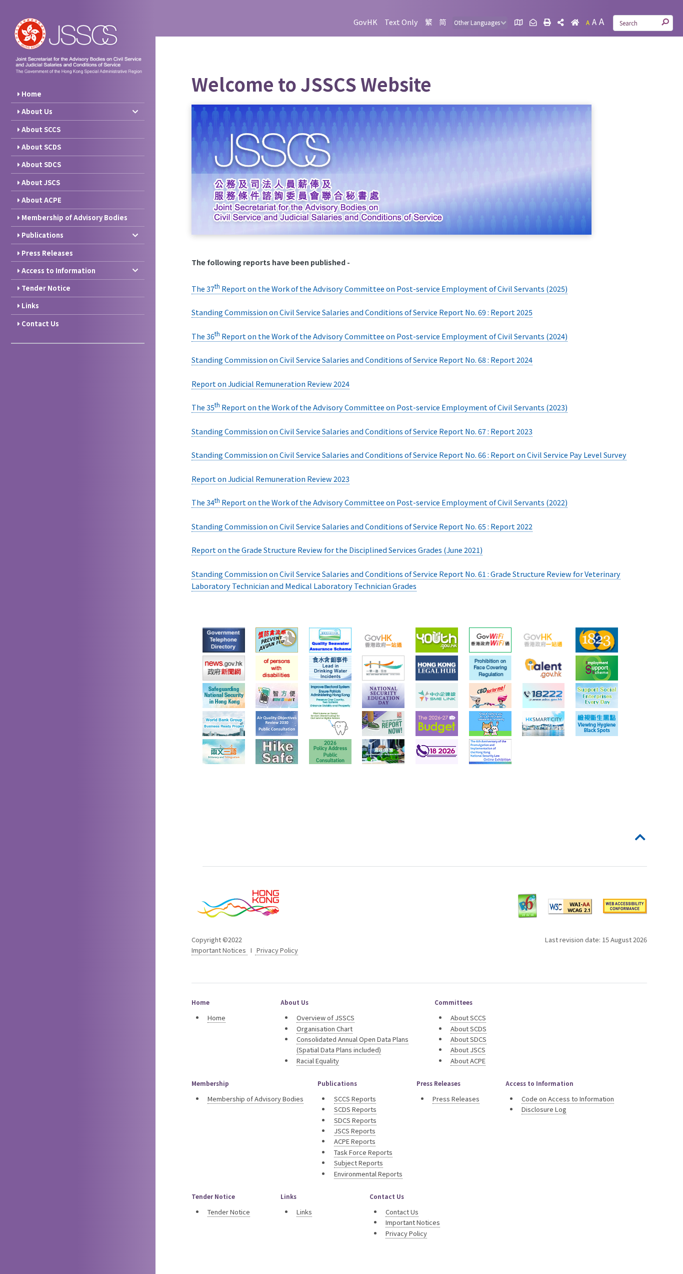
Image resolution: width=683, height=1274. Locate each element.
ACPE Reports (355, 1141)
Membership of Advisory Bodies (74, 217)
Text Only (401, 22)
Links (29, 305)
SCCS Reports (355, 1098)
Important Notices (220, 950)
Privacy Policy (276, 950)
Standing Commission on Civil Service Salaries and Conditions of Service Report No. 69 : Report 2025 (362, 312)
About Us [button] (36, 111)
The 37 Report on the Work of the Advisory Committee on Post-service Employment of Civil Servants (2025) (380, 288)
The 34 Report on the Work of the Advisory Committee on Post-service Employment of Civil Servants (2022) (380, 502)
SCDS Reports (355, 1109)
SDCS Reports (355, 1120)
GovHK (366, 22)
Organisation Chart (324, 1028)
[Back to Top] (641, 838)
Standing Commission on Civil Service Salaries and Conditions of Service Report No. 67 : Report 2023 (362, 431)
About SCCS (40, 129)
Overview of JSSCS (325, 1017)
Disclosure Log (544, 1109)
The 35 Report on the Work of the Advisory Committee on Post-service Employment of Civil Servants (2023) (380, 407)
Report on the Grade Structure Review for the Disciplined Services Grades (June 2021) (337, 549)
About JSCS (40, 182)
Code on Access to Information (568, 1098)
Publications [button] (42, 235)
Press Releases (46, 253)
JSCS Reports (355, 1130)
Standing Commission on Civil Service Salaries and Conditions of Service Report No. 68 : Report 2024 (362, 359)
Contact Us (39, 323)
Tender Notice (45, 288)
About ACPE (41, 200)
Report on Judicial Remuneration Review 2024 (271, 383)
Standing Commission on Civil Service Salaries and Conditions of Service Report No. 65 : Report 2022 (362, 526)
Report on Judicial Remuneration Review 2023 (271, 478)
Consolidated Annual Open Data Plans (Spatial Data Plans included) (352, 1044)
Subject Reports (358, 1162)
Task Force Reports (363, 1152)
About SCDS (40, 147)
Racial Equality (317, 1060)
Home (31, 94)
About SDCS (40, 164)
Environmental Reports (368, 1173)
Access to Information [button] (58, 270)
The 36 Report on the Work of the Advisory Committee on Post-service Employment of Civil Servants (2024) (380, 336)
